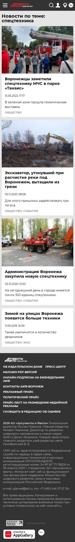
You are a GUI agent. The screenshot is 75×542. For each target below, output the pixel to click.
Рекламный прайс (18, 392)
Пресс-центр (55, 366)
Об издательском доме (22, 366)
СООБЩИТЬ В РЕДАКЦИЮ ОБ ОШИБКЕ (32, 411)
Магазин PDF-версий (20, 372)
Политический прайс (21, 397)
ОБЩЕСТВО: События (21, 211)
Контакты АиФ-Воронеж (23, 386)
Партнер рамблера (36, 523)
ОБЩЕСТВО (13, 112)
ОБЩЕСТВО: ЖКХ (17, 342)
